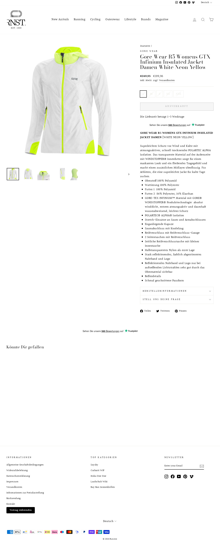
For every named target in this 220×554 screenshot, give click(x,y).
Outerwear (112, 19)
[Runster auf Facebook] (173, 476)
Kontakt (10, 504)
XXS (178, 94)
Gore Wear (149, 51)
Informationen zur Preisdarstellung (25, 493)
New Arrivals (60, 19)
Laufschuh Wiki (99, 482)
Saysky (94, 465)
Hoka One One (98, 476)
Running (79, 19)
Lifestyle (130, 19)
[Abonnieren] (202, 466)
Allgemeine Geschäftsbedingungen (25, 465)
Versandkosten (167, 80)
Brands (146, 19)
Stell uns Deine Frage (162, 299)
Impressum (12, 482)
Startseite (145, 46)
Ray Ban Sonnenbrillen (103, 487)
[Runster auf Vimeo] (191, 476)
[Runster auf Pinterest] (185, 476)
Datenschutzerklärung (18, 476)
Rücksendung (13, 498)
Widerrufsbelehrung (17, 470)
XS (168, 94)
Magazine (161, 19)
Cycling (95, 19)
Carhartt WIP (97, 470)
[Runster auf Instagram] (166, 476)
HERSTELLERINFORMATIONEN (165, 291)
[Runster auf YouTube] (179, 476)
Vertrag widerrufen (21, 510)
